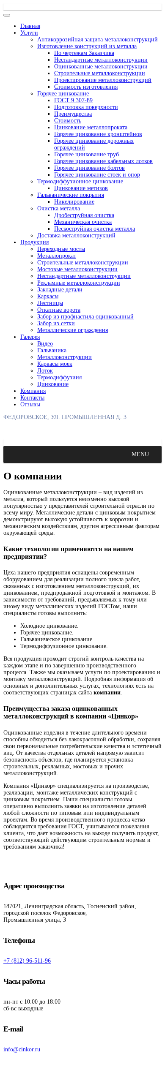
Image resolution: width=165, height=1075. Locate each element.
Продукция (34, 242)
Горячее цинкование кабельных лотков (103, 161)
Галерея (30, 337)
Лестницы (50, 303)
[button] (140, 454)
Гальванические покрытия (70, 195)
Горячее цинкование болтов (89, 168)
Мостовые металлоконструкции (77, 269)
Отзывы (30, 404)
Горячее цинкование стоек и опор (97, 174)
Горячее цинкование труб (86, 154)
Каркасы (47, 296)
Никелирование (74, 202)
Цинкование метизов (81, 188)
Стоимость (67, 120)
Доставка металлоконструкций (76, 235)
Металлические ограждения (72, 330)
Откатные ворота (58, 310)
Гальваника (51, 350)
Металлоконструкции (64, 357)
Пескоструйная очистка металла (94, 229)
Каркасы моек (54, 364)
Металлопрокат (56, 256)
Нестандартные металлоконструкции (101, 60)
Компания (33, 391)
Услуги (29, 33)
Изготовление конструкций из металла (87, 46)
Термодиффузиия (59, 377)
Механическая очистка (83, 222)
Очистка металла (58, 208)
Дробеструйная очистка (84, 215)
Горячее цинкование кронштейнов (98, 134)
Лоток (45, 370)
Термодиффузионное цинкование (80, 181)
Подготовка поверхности (86, 107)
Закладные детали (59, 289)
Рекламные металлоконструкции (78, 283)
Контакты (32, 398)
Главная (30, 26)
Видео (45, 343)
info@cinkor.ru (21, 1049)
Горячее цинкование (63, 93)
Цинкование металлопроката (90, 127)
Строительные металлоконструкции (99, 73)
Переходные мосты (61, 249)
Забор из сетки (56, 323)
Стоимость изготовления (86, 87)
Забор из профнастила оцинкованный (85, 316)
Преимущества (73, 114)
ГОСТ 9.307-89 (73, 100)
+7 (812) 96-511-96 (27, 961)
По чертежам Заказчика (84, 53)
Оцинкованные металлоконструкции (101, 66)
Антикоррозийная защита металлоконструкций (97, 39)
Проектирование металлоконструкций (102, 80)
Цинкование (53, 384)
